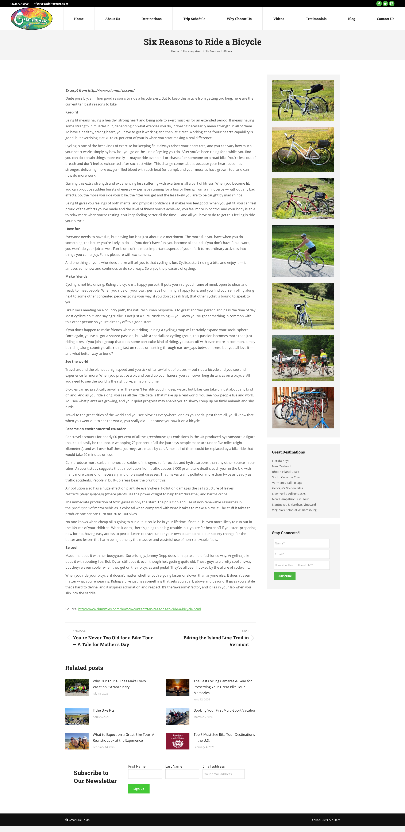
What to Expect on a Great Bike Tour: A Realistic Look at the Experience (123, 737)
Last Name (173, 766)
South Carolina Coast (287, 477)
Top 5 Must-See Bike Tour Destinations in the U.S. (224, 737)
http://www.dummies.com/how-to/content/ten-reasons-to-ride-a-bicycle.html (139, 609)
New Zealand (281, 466)
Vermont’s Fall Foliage (287, 483)
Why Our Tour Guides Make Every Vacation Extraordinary (119, 684)
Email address (213, 766)
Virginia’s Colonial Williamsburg (294, 510)
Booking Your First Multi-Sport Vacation (225, 710)
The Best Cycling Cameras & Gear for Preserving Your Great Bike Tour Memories (223, 687)
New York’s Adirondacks (289, 494)
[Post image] (77, 687)
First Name (137, 766)
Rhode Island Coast (285, 472)
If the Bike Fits (104, 710)
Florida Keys (280, 461)
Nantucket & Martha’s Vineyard (294, 505)
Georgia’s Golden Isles (287, 488)
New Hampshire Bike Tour (290, 499)
